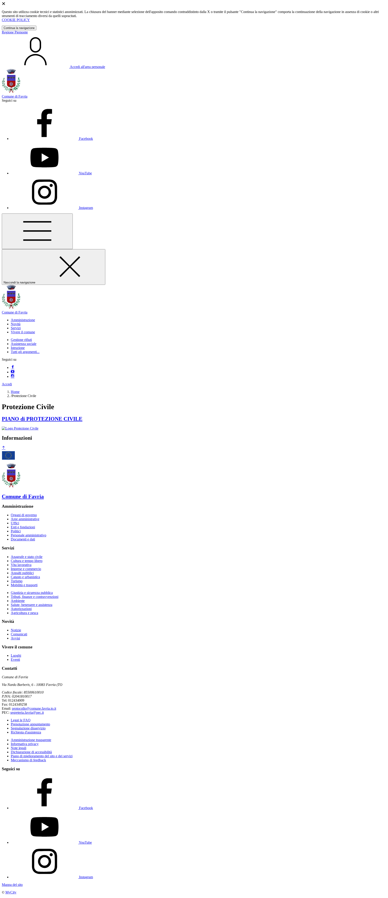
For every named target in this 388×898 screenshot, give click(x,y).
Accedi (7, 384)
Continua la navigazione (19, 28)
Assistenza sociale (23, 344)
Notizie (16, 630)
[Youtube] (12, 372)
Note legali (18, 748)
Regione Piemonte (15, 32)
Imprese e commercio (26, 569)
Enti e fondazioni (23, 527)
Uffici (15, 523)
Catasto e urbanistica (25, 577)
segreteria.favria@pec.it (27, 712)
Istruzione (18, 348)
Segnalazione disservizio (28, 728)
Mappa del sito (12, 885)
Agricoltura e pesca (24, 613)
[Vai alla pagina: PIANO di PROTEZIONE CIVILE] (20, 428)
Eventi (15, 659)
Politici (16, 531)
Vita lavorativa (21, 565)
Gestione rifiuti (21, 340)
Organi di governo (24, 515)
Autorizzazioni (21, 609)
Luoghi (16, 655)
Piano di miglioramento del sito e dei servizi (42, 756)
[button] (23, 320)
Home (15, 392)
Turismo (16, 581)
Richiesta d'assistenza (26, 732)
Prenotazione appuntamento (30, 724)
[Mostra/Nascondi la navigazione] (37, 231)
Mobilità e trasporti (24, 585)
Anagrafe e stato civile (26, 557)
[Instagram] (12, 376)
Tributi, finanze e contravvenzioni (34, 597)
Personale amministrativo (28, 535)
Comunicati (19, 634)
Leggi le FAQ (21, 720)
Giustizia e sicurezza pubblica (32, 593)
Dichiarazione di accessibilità (31, 752)
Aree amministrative (25, 519)
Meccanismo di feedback (28, 760)
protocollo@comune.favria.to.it (34, 708)
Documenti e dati (23, 539)
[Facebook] (12, 367)
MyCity (10, 892)
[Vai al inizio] (3, 448)
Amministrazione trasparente (31, 740)
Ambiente (18, 601)
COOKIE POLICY (16, 20)
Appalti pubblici (22, 573)
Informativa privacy (25, 744)
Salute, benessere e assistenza (31, 605)
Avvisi (15, 638)
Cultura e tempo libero (26, 561)
